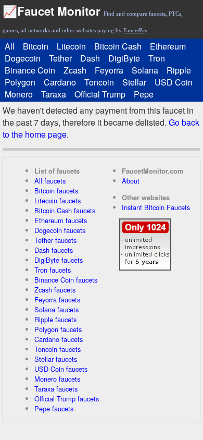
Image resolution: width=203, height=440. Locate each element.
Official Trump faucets (66, 399)
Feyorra (109, 70)
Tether (60, 58)
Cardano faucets (58, 339)
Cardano (60, 82)
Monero (19, 94)
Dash (90, 58)
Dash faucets (53, 250)
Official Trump (99, 94)
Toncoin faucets (57, 349)
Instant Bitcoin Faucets (156, 207)
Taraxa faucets (56, 389)
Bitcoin (35, 46)
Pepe (144, 94)
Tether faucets (55, 240)
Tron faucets (52, 270)
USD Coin (174, 82)
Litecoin (71, 46)
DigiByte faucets (58, 260)
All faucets (50, 181)
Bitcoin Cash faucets (64, 210)
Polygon (20, 82)
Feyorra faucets (57, 299)
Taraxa (53, 94)
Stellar (134, 82)
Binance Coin (30, 70)
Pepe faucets (53, 408)
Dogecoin (23, 58)
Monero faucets (57, 379)
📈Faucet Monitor (51, 11)
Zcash (75, 70)
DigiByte (124, 58)
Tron (156, 58)
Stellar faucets (55, 359)
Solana (145, 70)
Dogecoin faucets (59, 230)
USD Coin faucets (60, 369)
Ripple (179, 70)
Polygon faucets (58, 329)
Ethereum (168, 46)
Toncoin (99, 82)
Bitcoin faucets (56, 190)
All (10, 46)
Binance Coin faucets (65, 280)
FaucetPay (135, 30)
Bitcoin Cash (118, 46)
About (130, 181)
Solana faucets (56, 309)
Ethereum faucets (60, 220)
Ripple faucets (55, 319)
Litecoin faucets (57, 200)
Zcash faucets (54, 290)
